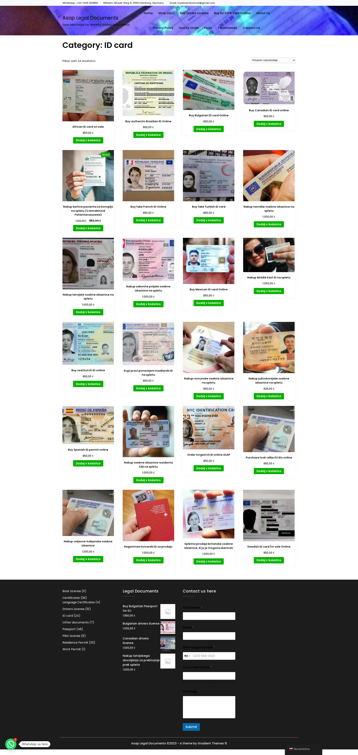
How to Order (189, 28)
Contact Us (251, 28)
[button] (10, 744)
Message (191, 691)
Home (148, 13)
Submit (191, 727)
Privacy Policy (163, 28)
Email (188, 627)
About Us (263, 13)
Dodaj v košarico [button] (88, 140)
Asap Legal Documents (90, 18)
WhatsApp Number (199, 647)
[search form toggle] (292, 20)
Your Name (192, 607)
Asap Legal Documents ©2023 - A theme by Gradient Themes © (179, 743)
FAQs (208, 28)
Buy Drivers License (194, 13)
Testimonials (227, 28)
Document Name (197, 667)
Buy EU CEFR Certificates (232, 13)
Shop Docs (166, 13)
